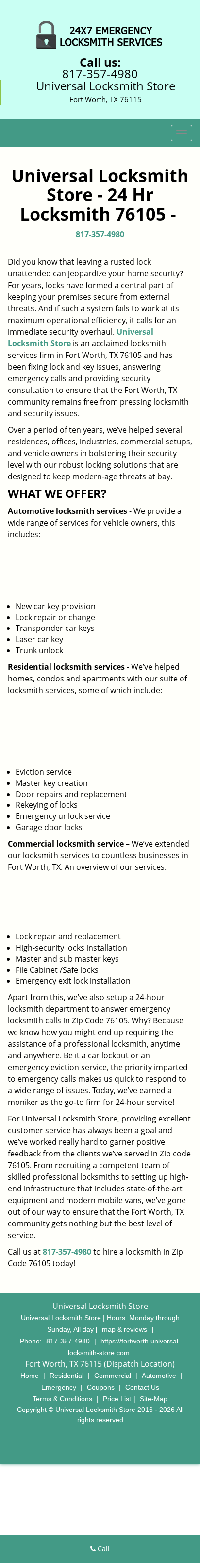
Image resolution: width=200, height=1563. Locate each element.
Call (103, 1548)
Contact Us (142, 1387)
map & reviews (125, 1329)
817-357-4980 (100, 74)
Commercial (112, 1375)
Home (29, 1375)
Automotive (159, 1375)
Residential (66, 1375)
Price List (117, 1399)
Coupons (101, 1387)
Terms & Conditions (62, 1399)
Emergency (58, 1387)
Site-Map (153, 1399)
